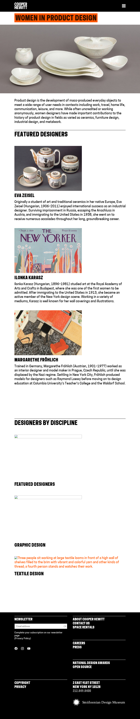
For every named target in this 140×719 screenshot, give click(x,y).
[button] (124, 6)
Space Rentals (83, 627)
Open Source (82, 667)
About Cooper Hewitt (89, 619)
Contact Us (81, 623)
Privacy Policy (22, 638)
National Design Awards (91, 663)
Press (77, 647)
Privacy (20, 687)
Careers (79, 643)
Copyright (22, 683)
